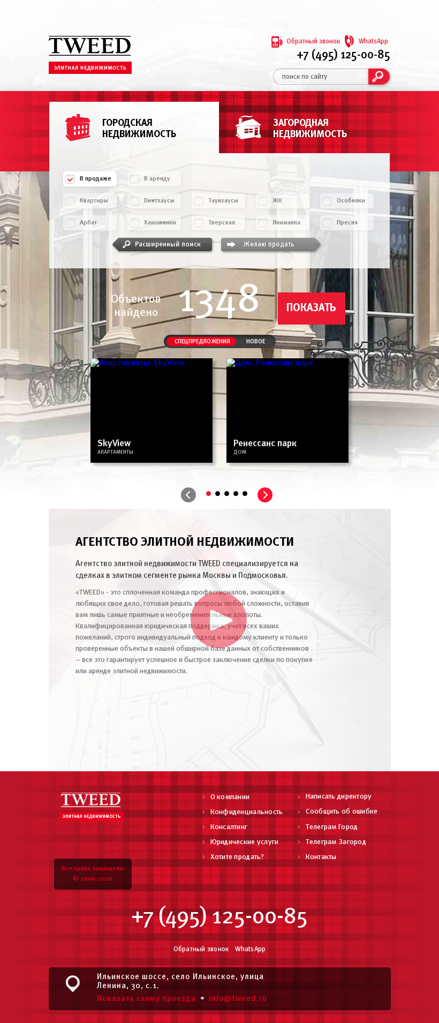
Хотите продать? (237, 857)
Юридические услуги (244, 842)
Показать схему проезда (146, 999)
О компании (230, 797)
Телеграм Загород (336, 842)
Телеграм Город (332, 827)
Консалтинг (229, 827)
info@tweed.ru (238, 999)
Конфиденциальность (246, 812)
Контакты (321, 857)
